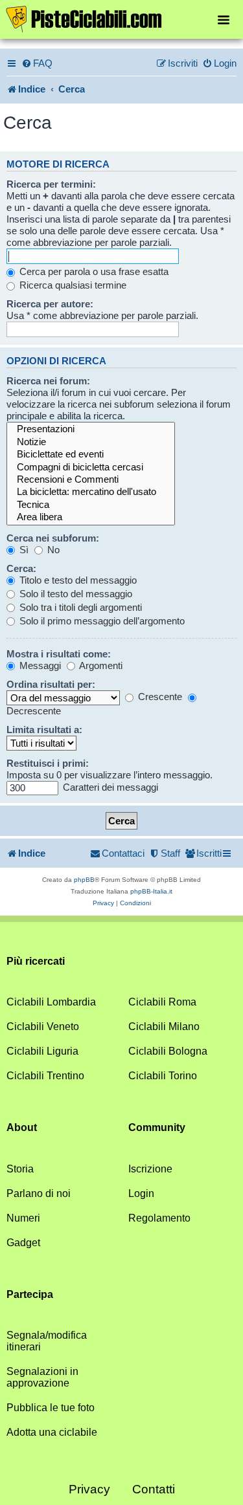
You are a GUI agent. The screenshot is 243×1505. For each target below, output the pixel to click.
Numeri (23, 1218)
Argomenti (99, 665)
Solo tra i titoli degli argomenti (79, 607)
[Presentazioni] (91, 429)
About (21, 1127)
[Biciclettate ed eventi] (91, 454)
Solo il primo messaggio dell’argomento (101, 620)
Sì (23, 549)
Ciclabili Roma (162, 1001)
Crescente (158, 696)
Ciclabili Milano (164, 1026)
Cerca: (21, 568)
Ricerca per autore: (49, 303)
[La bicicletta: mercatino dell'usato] (91, 492)
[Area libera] (91, 517)
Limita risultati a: (44, 729)
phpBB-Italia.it (151, 891)
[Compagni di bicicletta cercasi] (91, 467)
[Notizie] (91, 442)
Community (156, 1127)
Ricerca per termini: (51, 184)
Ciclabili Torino (162, 1075)
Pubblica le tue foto (50, 1407)
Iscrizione (150, 1168)
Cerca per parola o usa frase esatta (92, 271)
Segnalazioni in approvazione (42, 1377)
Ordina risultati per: (50, 684)
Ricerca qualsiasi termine (71, 285)
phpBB (84, 879)
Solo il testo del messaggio (74, 593)
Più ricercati (35, 961)
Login (141, 1193)
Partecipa (29, 1294)
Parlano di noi (38, 1193)
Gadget (23, 1242)
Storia (20, 1168)
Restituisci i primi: (47, 763)
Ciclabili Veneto (42, 1026)
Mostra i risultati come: (58, 653)
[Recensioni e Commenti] (91, 480)
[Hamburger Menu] (223, 19)
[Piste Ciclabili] (121, 18)
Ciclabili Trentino (45, 1075)
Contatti (153, 1489)
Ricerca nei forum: (48, 380)
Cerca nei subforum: (52, 538)
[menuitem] (36, 63)
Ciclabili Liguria (42, 1051)
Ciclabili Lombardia (51, 1001)
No (52, 549)
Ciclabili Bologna (167, 1051)
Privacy (89, 1489)
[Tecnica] (91, 505)
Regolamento (159, 1218)
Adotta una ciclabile (51, 1432)
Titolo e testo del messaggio (77, 580)
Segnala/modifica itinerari (46, 1341)
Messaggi (39, 665)
